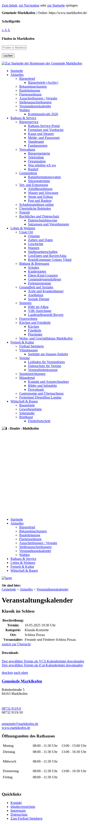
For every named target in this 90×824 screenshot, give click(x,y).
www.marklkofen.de (16, 728)
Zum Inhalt (9, 5)
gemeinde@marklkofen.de (20, 724)
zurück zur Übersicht (16, 644)
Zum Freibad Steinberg (26, 818)
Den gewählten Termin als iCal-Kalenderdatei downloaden (42, 665)
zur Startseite (56, 5)
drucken (7, 672)
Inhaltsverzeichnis (22, 806)
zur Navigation (29, 5)
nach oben (21, 672)
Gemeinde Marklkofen (22, 681)
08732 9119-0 (11, 708)
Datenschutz (19, 814)
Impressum (18, 810)
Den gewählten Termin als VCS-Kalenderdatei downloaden (43, 661)
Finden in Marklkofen (18, 38)
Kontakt (16, 803)
